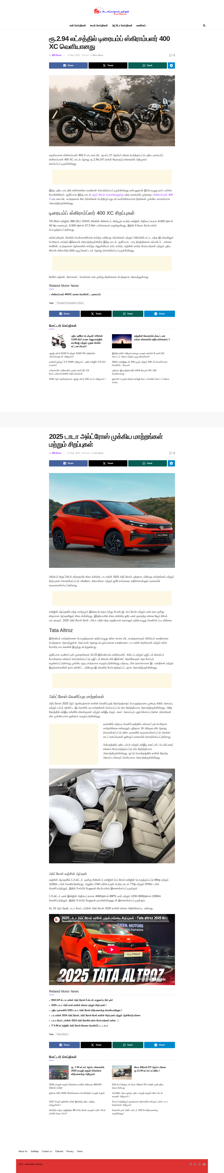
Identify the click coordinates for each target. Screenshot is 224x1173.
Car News (98, 453)
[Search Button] (204, 25)
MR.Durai (56, 55)
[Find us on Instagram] (199, 1164)
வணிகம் (141, 25)
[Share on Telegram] (171, 65)
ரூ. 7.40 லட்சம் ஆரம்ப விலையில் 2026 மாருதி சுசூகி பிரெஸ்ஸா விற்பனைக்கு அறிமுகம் (87, 1070)
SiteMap (35, 1151)
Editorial (59, 1151)
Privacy (70, 1151)
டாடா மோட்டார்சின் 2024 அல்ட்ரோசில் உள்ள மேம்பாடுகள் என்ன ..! (85, 1020)
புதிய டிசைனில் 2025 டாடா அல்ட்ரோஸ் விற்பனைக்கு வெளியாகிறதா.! (86, 1010)
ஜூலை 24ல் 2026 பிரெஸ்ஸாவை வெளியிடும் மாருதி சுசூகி (77, 1093)
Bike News (98, 55)
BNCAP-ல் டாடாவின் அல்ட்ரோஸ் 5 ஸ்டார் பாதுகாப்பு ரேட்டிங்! (82, 1000)
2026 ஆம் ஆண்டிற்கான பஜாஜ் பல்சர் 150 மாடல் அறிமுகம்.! (77, 379)
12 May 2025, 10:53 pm (78, 453)
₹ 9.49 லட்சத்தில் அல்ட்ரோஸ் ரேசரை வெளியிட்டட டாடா (79, 1025)
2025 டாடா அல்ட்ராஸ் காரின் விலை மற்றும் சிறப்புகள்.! (78, 1005)
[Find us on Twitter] (195, 1164)
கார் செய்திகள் (78, 25)
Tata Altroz (62, 1034)
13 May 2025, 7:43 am (78, 55)
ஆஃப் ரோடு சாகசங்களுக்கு (108, 194)
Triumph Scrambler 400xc (70, 303)
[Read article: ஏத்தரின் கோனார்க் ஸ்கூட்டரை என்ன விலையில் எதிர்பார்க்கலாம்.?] (122, 341)
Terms (80, 1151)
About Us (23, 1151)
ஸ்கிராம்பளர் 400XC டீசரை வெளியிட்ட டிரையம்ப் (76, 294)
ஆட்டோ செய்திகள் (122, 25)
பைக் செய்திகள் (99, 25)
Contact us (47, 1151)
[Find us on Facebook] (191, 1164)
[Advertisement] (112, 177)
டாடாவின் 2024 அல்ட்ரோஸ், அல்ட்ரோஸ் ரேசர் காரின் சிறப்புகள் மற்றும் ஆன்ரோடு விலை (95, 1015)
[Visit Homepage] (112, 10)
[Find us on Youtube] (204, 1164)
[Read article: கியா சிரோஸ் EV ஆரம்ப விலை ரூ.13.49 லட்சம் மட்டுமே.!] (122, 1072)
